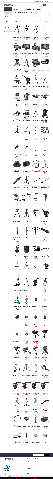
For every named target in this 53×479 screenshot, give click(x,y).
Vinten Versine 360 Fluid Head (45, 120)
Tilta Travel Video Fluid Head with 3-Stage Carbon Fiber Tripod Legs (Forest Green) (26, 188)
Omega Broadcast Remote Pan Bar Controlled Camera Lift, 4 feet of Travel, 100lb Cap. (17, 375)
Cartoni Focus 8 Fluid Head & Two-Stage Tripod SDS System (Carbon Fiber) (26, 238)
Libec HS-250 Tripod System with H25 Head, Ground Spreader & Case (35, 410)
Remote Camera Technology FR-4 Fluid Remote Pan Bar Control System (17, 70)
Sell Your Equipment (27, 9)
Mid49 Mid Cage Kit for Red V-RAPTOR (17, 121)
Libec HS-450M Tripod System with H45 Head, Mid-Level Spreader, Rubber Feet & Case (17, 410)
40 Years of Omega (38, 9)
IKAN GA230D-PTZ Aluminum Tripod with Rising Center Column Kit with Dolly (45, 87)
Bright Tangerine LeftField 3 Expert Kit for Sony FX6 (17, 204)
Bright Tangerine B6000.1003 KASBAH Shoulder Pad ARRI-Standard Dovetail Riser (26, 426)
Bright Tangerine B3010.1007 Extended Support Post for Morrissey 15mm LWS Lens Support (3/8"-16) (36, 375)
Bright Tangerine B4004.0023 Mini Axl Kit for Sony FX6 (45, 375)
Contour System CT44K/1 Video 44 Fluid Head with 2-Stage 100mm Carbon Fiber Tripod (45, 37)
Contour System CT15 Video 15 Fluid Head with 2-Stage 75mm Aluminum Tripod (36, 37)
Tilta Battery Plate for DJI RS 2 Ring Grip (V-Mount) (36, 307)
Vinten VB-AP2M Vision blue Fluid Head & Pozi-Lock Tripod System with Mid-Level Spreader (17, 307)
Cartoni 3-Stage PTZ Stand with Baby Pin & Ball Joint (36, 273)
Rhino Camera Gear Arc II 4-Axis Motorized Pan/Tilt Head (45, 426)
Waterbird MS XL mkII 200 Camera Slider (45, 409)
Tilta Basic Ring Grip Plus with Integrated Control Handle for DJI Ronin (36, 171)
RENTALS (18, 7)
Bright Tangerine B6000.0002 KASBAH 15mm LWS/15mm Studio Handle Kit (17, 426)
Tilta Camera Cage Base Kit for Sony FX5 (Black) (36, 54)
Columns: (31, 21)
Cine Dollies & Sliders (7, 27)
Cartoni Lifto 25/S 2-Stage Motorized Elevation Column (17, 137)
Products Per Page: (43, 21)
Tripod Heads (6, 16)
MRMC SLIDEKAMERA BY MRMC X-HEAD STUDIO (45, 204)
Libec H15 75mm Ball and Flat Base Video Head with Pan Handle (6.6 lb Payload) (45, 393)
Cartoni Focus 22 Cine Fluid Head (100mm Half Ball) (45, 273)
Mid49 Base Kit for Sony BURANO (17, 104)
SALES (14, 7)
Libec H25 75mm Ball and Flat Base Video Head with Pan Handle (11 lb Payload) (36, 393)
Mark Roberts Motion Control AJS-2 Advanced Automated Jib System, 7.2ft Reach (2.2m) (45, 188)
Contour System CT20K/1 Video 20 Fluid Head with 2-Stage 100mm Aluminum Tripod (26, 37)
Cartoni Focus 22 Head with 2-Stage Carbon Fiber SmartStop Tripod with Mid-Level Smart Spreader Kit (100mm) (17, 290)
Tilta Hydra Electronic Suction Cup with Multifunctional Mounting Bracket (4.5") (17, 171)
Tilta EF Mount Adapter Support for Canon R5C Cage (36, 442)
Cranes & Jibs (6, 14)
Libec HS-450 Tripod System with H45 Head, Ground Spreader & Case (26, 410)
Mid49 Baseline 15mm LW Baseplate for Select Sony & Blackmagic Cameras (35, 104)
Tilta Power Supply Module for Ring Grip (26, 324)
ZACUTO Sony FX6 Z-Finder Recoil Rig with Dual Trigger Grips (35, 358)
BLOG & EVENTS (15, 9)
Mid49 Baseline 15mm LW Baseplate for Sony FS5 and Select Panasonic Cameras (26, 121)
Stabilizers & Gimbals (7, 21)
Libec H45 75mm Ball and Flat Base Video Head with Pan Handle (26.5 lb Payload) (17, 393)
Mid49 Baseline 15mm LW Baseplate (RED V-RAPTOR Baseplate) (45, 104)
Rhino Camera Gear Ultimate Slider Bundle (17, 442)
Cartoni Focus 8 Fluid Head (17, 255)
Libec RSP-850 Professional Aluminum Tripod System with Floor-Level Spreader (26, 307)
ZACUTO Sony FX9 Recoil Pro (45, 340)
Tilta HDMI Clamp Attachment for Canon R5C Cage (45, 443)
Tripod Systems (35, 14)
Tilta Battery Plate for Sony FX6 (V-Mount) (27, 341)
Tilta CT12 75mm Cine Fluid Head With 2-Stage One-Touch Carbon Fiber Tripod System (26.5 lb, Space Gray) (26, 221)
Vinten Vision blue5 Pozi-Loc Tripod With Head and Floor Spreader (45, 289)
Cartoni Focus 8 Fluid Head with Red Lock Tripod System (45, 238)
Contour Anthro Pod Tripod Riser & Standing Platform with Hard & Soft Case (45, 70)
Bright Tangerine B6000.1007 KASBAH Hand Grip (26, 442)
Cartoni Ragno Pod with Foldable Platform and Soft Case (17, 86)
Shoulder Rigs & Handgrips (6, 25)
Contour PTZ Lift (36, 137)
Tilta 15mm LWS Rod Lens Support (45, 307)
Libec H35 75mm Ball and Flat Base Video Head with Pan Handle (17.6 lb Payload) (26, 393)
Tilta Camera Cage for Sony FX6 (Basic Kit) (45, 324)
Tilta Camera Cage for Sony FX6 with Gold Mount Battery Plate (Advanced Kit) (17, 341)
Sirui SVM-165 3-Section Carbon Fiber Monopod (36, 154)
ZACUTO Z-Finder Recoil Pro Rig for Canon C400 (36, 220)
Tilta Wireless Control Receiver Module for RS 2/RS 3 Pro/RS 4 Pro (27, 171)
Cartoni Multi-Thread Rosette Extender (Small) (36, 256)
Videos (33, 9)
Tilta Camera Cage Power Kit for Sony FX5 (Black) (26, 54)
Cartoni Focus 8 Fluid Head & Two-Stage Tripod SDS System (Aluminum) (36, 238)
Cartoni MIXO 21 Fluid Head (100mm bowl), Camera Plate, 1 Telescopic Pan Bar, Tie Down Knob (26, 87)
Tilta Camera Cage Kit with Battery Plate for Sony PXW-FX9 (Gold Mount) (45, 138)
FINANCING (21, 9)
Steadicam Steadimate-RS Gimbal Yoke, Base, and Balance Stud (36, 426)
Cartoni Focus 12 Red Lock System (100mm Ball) (35, 289)
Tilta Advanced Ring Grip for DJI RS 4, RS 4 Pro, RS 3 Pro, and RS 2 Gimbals (17, 188)
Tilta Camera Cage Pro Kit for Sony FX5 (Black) (17, 54)
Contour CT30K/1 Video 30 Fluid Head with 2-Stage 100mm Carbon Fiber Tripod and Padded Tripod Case (17, 37)
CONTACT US (41, 7)
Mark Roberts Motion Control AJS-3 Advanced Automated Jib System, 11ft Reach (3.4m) (36, 188)
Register (48, 1)
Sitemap (28, 473)
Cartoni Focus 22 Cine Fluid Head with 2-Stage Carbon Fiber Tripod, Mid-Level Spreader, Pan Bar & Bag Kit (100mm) (26, 290)
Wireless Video (36, 462)
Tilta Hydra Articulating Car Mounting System (45, 171)
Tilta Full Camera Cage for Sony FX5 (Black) (45, 54)
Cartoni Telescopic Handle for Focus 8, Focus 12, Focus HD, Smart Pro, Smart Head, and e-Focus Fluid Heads (45, 256)
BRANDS (36, 7)
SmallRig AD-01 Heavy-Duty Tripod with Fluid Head (26, 70)
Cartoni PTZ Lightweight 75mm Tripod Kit (27, 273)
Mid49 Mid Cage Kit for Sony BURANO (26, 104)
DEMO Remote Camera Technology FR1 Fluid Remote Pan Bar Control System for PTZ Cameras (45, 358)
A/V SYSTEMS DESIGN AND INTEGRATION (27, 7)
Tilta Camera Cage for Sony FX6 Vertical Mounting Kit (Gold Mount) (36, 325)
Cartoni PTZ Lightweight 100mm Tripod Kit (17, 273)
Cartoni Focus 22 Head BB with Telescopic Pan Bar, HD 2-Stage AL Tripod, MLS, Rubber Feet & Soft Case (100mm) (45, 221)
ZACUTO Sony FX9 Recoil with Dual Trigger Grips (36, 341)
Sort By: (15, 21)
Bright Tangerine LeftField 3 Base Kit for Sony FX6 (35, 204)
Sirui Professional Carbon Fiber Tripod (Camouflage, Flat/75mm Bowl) (26, 375)
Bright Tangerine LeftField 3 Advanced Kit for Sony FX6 (26, 204)
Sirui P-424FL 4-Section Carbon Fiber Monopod (45, 154)
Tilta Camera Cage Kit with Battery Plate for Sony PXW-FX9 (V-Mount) (17, 155)
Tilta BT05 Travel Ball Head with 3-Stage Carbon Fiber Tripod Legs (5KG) (36, 121)
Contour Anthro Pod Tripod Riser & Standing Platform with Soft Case (26, 138)
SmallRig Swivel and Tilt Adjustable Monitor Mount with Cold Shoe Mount (36, 70)
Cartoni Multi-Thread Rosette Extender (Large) (26, 256)
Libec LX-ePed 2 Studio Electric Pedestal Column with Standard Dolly (36, 87)
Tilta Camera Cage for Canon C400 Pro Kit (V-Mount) (26, 154)
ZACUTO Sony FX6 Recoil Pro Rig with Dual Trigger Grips (17, 357)
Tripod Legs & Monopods (7, 19)
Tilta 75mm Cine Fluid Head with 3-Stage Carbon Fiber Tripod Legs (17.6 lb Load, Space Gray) (17, 221)
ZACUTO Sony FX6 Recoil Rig (26, 357)
